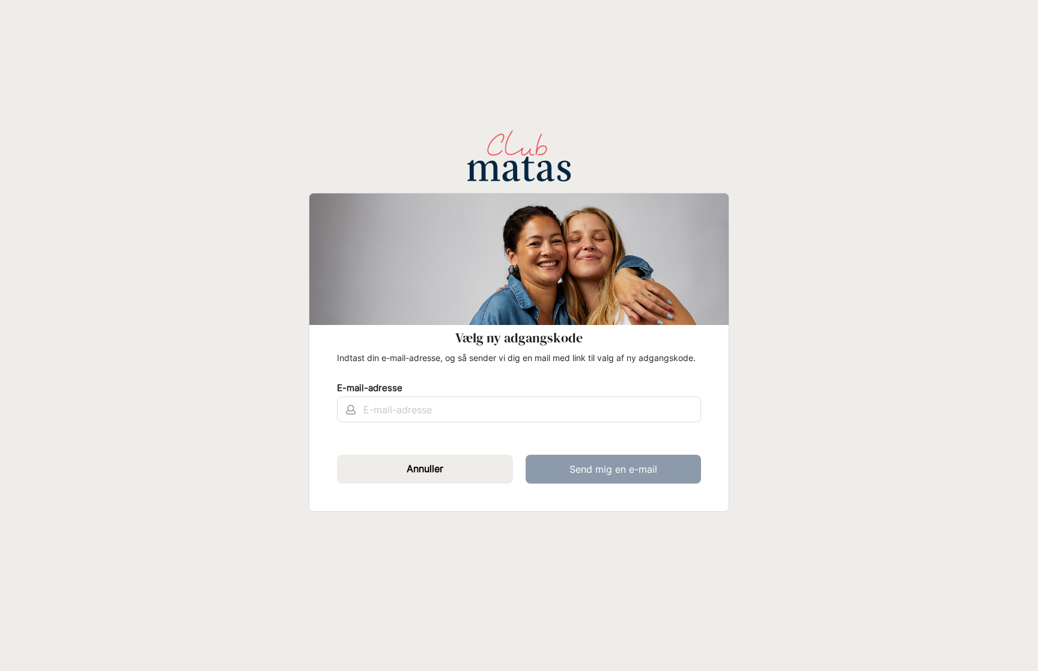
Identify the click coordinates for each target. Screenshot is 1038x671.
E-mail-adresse (369, 388)
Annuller (425, 469)
